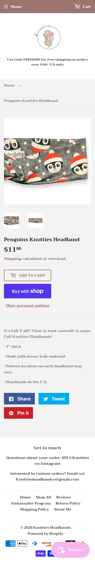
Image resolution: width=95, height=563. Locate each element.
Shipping (12, 258)
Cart (86, 6)
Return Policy (68, 503)
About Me (62, 509)
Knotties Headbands (52, 528)
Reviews (63, 497)
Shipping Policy (34, 509)
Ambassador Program (31, 503)
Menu (16, 6)
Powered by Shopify (45, 534)
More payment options (27, 305)
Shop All (43, 497)
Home (9, 85)
